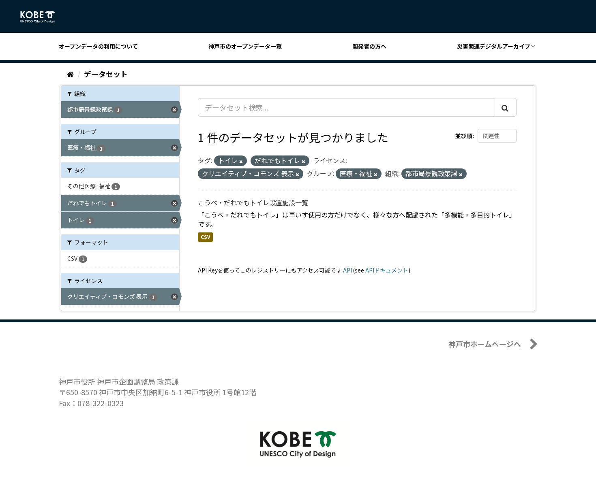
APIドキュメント (386, 270)
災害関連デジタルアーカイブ (493, 46)
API (347, 270)
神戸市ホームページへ (484, 343)
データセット (106, 73)
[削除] (241, 161)
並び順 (463, 136)
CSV (205, 236)
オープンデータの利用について (98, 46)
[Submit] (506, 107)
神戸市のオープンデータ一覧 (245, 46)
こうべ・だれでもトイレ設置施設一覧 (253, 202)
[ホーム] (70, 73)
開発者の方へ (369, 46)
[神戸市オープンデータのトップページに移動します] (42, 17)
